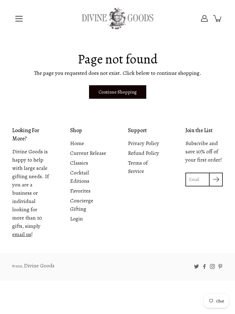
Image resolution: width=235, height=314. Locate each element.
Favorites (80, 190)
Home (77, 143)
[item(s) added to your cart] (218, 18)
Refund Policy (143, 153)
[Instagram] (212, 266)
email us (21, 234)
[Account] (204, 18)
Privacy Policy (143, 143)
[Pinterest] (220, 266)
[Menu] (19, 18)
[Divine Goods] (117, 18)
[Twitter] (196, 266)
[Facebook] (204, 266)
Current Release (88, 153)
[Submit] (216, 179)
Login (76, 218)
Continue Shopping (118, 92)
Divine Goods (39, 265)
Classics (79, 163)
